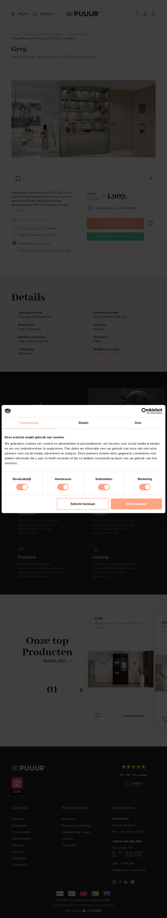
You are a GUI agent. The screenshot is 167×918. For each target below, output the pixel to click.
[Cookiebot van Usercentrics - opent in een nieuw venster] (144, 411)
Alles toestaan (136, 504)
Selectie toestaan (82, 504)
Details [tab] (84, 422)
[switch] (63, 487)
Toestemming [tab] (28, 422)
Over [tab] (138, 422)
